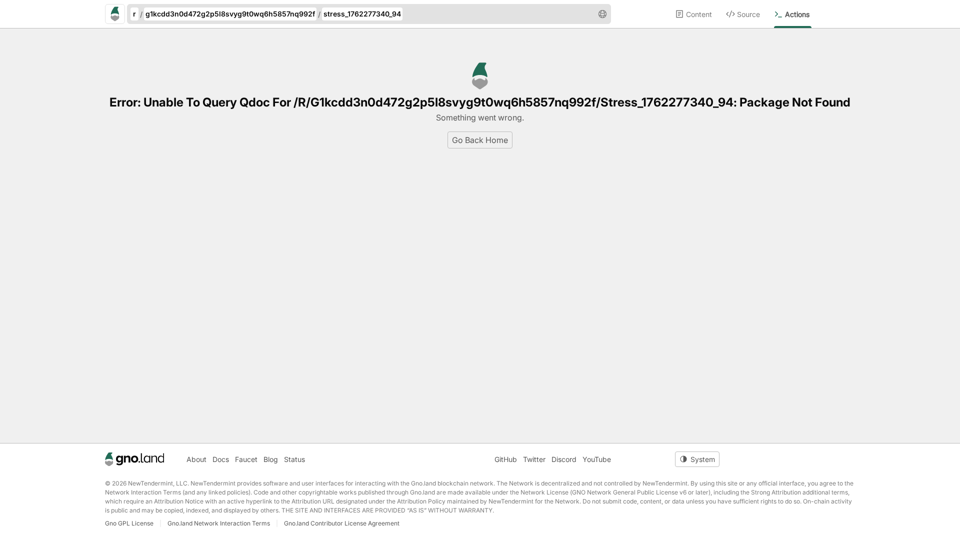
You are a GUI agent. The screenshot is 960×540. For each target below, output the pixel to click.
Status (294, 459)
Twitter (534, 459)
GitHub (505, 459)
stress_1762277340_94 (362, 14)
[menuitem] (700, 14)
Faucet (246, 459)
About (196, 459)
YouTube (596, 459)
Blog (271, 459)
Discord (564, 459)
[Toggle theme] (697, 459)
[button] (602, 14)
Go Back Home (480, 140)
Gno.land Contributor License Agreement (342, 523)
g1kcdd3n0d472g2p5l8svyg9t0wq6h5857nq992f (230, 14)
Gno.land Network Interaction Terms (219, 523)
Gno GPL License (129, 523)
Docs (220, 459)
